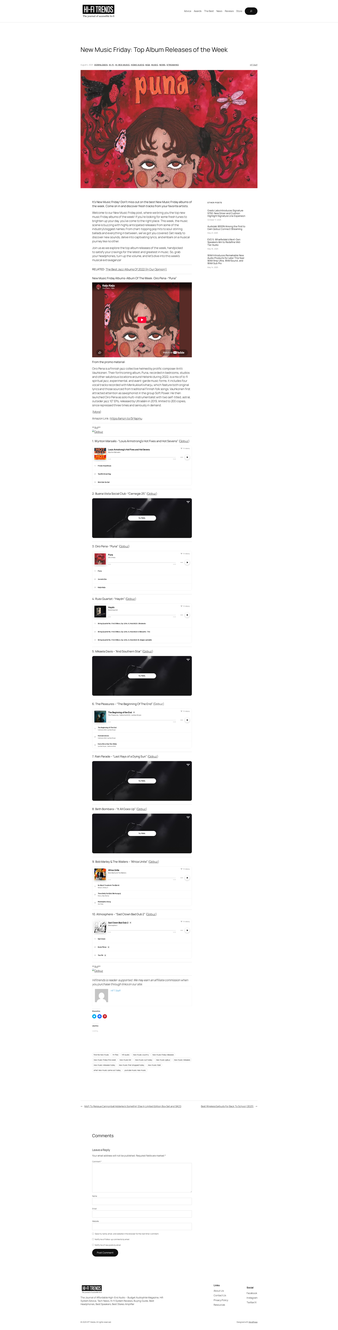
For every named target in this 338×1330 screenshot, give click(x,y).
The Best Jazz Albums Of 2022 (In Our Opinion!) (136, 269)
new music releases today (104, 1065)
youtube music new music (135, 1070)
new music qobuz (163, 1060)
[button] (169, 129)
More (96, 412)
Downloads (101, 65)
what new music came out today (107, 1070)
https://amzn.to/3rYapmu (126, 418)
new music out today (143, 1060)
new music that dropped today (131, 1065)
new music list (125, 1060)
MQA (147, 65)
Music (154, 65)
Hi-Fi (111, 65)
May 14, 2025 (212, 267)
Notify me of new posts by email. (108, 1245)
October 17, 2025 (214, 219)
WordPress (253, 1322)
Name (94, 1196)
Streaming (173, 65)
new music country (141, 1054)
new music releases (182, 1060)
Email (94, 1208)
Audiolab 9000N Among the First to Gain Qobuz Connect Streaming (226, 227)
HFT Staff (253, 65)
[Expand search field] (251, 11)
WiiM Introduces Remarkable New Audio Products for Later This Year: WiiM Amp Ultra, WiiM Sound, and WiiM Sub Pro (226, 259)
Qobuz (184, 441)
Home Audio (137, 65)
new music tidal (154, 1065)
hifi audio (125, 1054)
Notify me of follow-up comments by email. (112, 1239)
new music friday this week (105, 1060)
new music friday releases (163, 1054)
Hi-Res (115, 1054)
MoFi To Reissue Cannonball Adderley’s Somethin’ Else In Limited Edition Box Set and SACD (132, 1106)
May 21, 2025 (212, 233)
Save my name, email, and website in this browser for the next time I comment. (127, 1233)
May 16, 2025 (212, 248)
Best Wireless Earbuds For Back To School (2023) (227, 1106)
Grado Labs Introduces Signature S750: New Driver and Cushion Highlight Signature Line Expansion (226, 213)
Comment (97, 1161)
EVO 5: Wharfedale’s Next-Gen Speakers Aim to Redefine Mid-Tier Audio (224, 242)
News (162, 65)
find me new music (101, 1054)
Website (95, 1221)
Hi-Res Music (122, 65)
